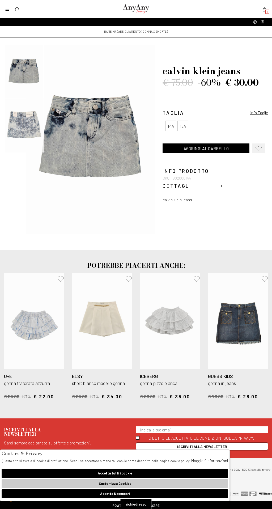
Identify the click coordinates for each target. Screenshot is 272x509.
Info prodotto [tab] (186, 171)
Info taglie (259, 112)
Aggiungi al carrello (206, 148)
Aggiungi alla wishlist (260, 149)
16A (183, 126)
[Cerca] (16, 9)
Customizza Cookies (115, 483)
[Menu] (7, 9)
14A (171, 126)
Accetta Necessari (115, 493)
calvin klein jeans (177, 199)
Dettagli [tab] (177, 186)
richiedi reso (136, 504)
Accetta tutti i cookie (115, 473)
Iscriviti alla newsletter (202, 446)
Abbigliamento (129, 31)
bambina (110, 31)
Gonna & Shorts (154, 31)
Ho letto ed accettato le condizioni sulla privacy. (199, 437)
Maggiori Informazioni (209, 460)
